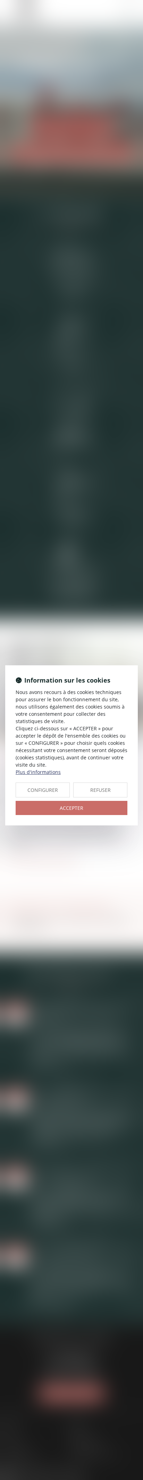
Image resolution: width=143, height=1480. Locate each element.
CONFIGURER (42, 790)
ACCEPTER (71, 808)
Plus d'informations (38, 772)
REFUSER (100, 790)
